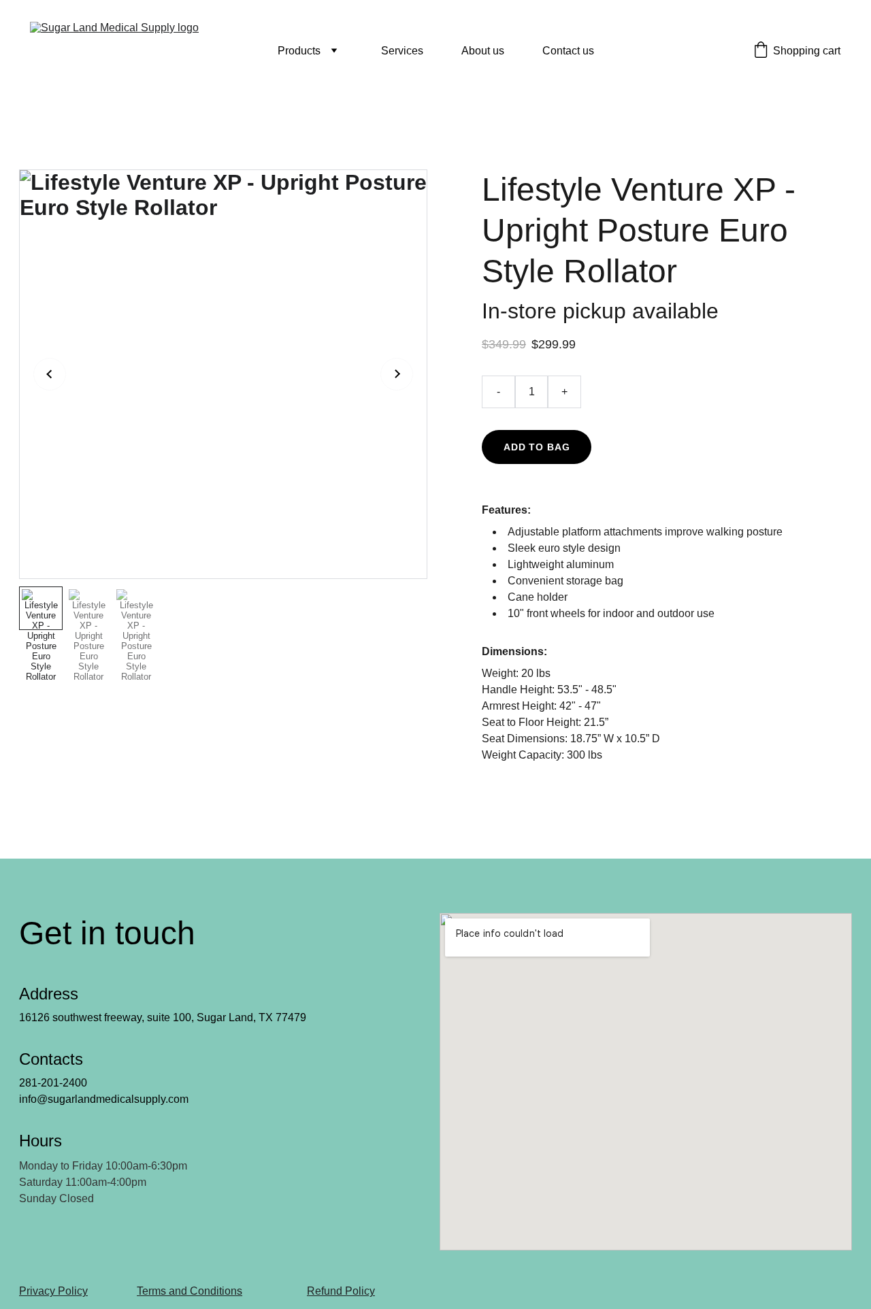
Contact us (568, 50)
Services (402, 50)
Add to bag (537, 447)
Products (299, 50)
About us (482, 50)
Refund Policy (341, 1291)
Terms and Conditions (189, 1291)
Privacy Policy (53, 1291)
